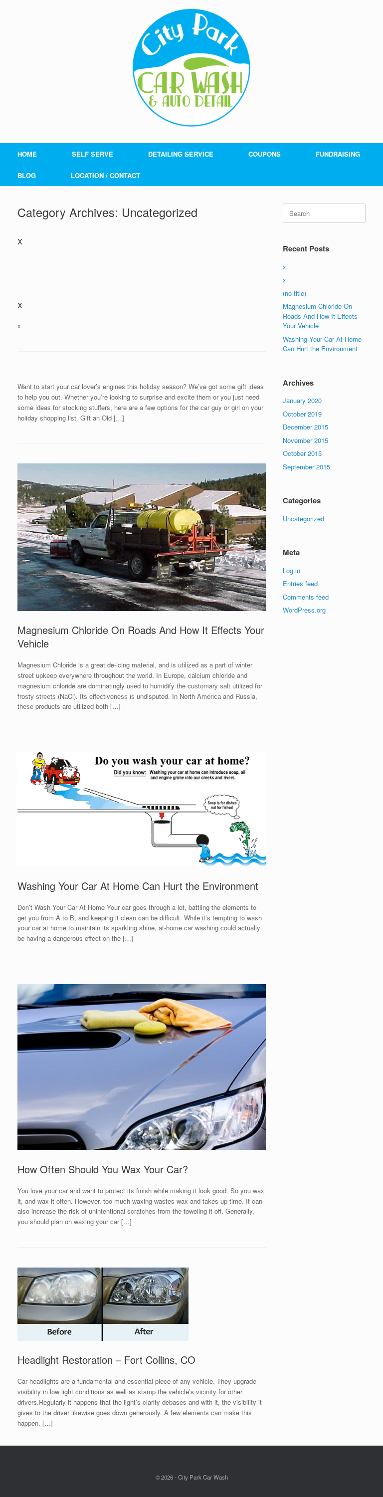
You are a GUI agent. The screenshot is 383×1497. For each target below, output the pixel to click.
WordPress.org (304, 610)
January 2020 (302, 400)
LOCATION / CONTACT (105, 175)
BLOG (26, 175)
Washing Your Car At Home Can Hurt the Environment (137, 885)
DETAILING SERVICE (180, 154)
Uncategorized (303, 518)
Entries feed (300, 583)
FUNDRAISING (338, 154)
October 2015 (302, 453)
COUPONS (264, 154)
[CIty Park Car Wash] (191, 67)
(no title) (294, 293)
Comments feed (306, 597)
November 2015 (305, 440)
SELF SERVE (92, 154)
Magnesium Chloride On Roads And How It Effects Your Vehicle (140, 636)
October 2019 (302, 414)
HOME (27, 154)
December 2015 (305, 426)
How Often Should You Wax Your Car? (102, 1169)
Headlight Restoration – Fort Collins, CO (106, 1359)
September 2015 (306, 466)
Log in (291, 570)
